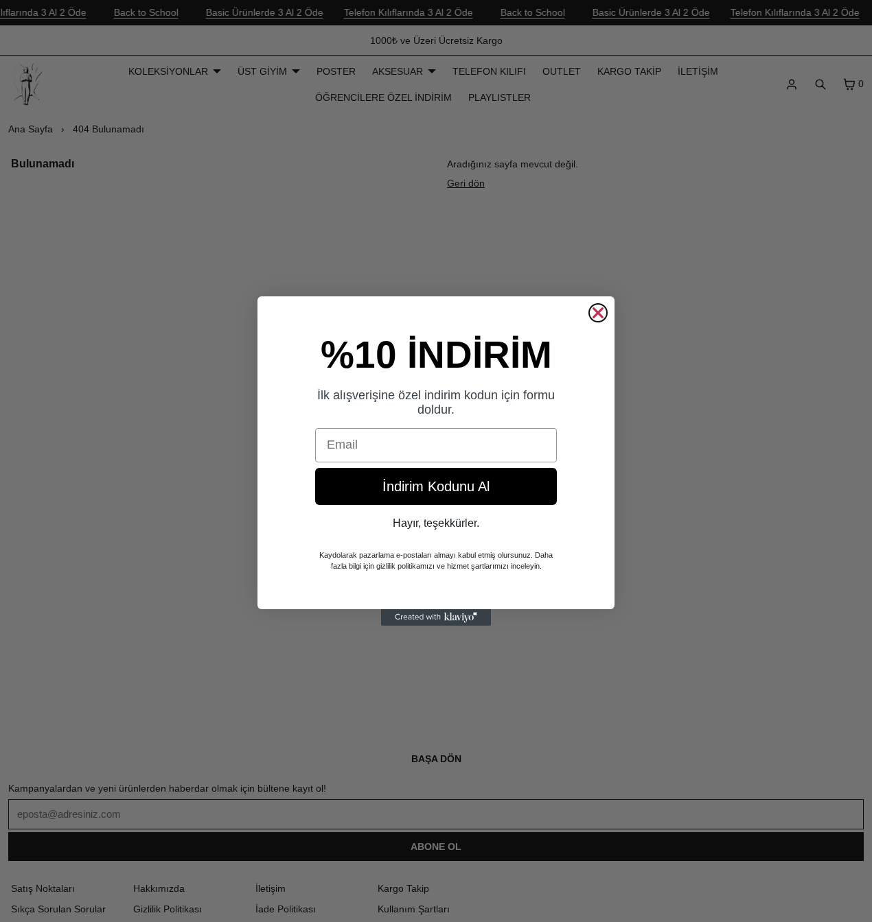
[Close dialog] (598, 313)
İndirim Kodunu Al (436, 486)
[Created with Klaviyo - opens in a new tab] (436, 617)
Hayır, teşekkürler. (436, 523)
